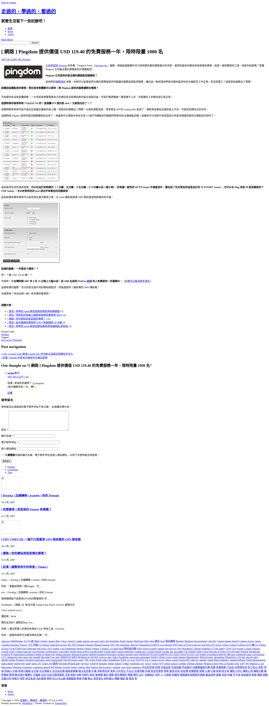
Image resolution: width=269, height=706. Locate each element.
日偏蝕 (36, 674)
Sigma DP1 (184, 660)
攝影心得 (248, 671)
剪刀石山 (253, 667)
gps (171, 651)
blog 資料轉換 (167, 641)
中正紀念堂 (148, 667)
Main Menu (7, 39)
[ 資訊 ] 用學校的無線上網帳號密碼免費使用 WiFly (34, 315)
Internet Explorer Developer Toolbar (107, 654)
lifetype (222, 654)
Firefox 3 (96, 648)
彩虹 (177, 671)
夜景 (112, 671)
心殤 (212, 671)
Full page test (100, 65)
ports (47, 660)
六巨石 (230, 667)
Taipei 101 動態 (50, 663)
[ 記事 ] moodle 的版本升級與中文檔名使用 (24, 357)
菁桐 (49, 678)
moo (20, 657)
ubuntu (118, 663)
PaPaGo (155, 657)
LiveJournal (258, 654)
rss (128, 660)
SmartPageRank (237, 660)
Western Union (210, 663)
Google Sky (140, 651)
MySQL (95, 657)
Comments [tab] (12, 469)
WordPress (27, 703)
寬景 (166, 671)
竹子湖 (236, 674)
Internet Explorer (80, 654)
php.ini (249, 657)
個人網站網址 (8, 448)
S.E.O (148, 660)
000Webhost (17, 641)
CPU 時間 (33, 645)
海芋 (157, 674)
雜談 (122, 678)
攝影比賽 (258, 671)
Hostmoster (254, 651)
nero (109, 657)
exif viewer (215, 645)
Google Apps (7, 651)
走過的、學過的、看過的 (28, 11)
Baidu (123, 641)
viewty (148, 663)
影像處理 (194, 671)
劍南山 (8, 671)
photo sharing (179, 657)
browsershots (200, 641)
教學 (11, 674)
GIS (234, 648)
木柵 (78, 674)
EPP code (177, 645)
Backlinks (114, 641)
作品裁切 (187, 667)
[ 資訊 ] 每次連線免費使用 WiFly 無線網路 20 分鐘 (34, 322)
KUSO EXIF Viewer (176, 654)
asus (96, 641)
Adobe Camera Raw (50, 641)
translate (103, 663)
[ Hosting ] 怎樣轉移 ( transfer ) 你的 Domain (30, 495)
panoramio (145, 657)
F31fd (12, 648)
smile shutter (7, 663)
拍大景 (225, 671)
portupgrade (57, 660)
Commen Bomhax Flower (14, 645)
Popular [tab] (11, 467)
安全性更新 (157, 671)
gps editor (179, 651)
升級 (14, 671)
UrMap (125, 663)
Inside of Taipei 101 (45, 654)
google (240, 648)
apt (91, 641)
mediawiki (12, 657)
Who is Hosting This (229, 663)
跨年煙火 (109, 678)
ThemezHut (60, 703)
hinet (237, 651)
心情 (207, 671)
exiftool (233, 645)
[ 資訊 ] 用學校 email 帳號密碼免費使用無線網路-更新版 (37, 326)
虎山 (54, 678)
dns (69, 645)
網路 (259, 674)
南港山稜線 (24, 671)
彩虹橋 (184, 671)
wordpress (27, 667)
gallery (221, 648)
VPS (160, 663)
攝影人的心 (236, 671)
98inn (37, 641)
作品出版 (166, 667)
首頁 (9, 28)
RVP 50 (140, 660)
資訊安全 (98, 678)
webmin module (195, 663)
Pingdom (17, 340)
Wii (247, 663)
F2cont (4, 648)
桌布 (92, 674)
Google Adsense (252, 648)
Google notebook (125, 651)
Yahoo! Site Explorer (101, 667)
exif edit (206, 645)
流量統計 (149, 674)
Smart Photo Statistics (218, 660)
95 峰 (30, 641)
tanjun (10, 373)
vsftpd (167, 663)
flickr (139, 648)
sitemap (203, 660)
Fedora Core (59, 648)
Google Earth (96, 651)
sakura (154, 660)
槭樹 (111, 674)
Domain (89, 645)
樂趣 (130, 674)
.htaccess (5, 641)
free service (6, 340)
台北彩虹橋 (58, 671)
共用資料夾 (241, 667)
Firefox (88, 648)
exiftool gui (243, 645)
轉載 (117, 678)
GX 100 (230, 651)
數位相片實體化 (23, 674)
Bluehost (188, 641)
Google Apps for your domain (30, 651)
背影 (22, 678)
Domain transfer (102, 645)
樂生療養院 (121, 674)
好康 (147, 671)
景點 (72, 674)
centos (258, 641)
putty (80, 660)
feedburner (71, 648)
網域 (254, 674)
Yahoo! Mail (84, 667)
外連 (94, 671)
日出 (43, 674)
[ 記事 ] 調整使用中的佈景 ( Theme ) (24, 567)
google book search (79, 651)
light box (231, 654)
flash (115, 648)
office (115, 657)
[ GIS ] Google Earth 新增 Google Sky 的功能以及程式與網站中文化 (37, 354)
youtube (116, 667)
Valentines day (137, 663)
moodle (36, 657)
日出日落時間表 (55, 674)
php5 (255, 657)
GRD (199, 651)
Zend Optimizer (133, 667)
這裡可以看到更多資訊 (137, 281)
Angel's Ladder (74, 641)
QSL (86, 660)
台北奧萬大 (45, 671)
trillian (111, 663)
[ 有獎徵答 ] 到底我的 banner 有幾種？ (26, 509)
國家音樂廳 (71, 671)
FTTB (215, 648)
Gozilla (165, 651)
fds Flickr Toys (44, 648)
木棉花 (85, 674)
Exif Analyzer (194, 645)
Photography (192, 657)
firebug (80, 648)
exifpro (225, 645)
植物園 (99, 674)
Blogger (180, 641)
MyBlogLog (84, 657)
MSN (74, 657)
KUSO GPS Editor (196, 654)
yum (123, 667)
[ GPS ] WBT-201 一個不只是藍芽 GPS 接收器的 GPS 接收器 (41, 539)
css (40, 645)
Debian (46, 645)
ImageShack (20, 654)
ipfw (136, 654)
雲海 (131, 678)
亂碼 (157, 667)
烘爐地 (175, 674)
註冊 (89, 281)
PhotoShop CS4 (233, 657)
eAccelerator (166, 645)
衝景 (79, 678)
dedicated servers (58, 645)
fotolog (161, 648)
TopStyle (94, 663)
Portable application (35, 660)
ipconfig (129, 654)
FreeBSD (206, 648)
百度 (224, 674)
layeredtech (212, 654)
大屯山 (130, 671)
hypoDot (5, 654)
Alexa (64, 641)
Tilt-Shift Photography (69, 663)
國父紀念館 (84, 671)
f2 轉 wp (253, 645)
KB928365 (144, 654)
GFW (228, 648)
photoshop (219, 657)
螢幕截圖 (71, 678)
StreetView (19, 663)
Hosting (5, 334)
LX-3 (4, 657)
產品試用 (210, 674)
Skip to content (8, 2)
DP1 (112, 645)
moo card (27, 657)
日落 (67, 674)
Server (161, 660)
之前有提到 (52, 65)
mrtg (57, 657)
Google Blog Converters (57, 651)
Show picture (171, 660)
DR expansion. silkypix (127, 645)
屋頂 (171, 671)
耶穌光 (15, 678)
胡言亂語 (30, 678)
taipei (28, 663)
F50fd (18, 648)
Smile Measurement (255, 660)
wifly (242, 663)
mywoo (103, 657)
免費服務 (221, 667)
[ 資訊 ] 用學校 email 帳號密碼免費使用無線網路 (33, 311)
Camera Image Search (227, 641)
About (10, 34)
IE (12, 654)
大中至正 (121, 671)
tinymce (85, 663)
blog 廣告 (155, 641)
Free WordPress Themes (189, 648)
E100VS (155, 645)
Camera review (246, 641)
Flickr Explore (150, 648)
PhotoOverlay (206, 657)
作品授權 (176, 667)
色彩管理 (41, 678)
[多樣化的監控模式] (30, 262)
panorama (134, 657)
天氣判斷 (139, 671)
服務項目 (61, 81)
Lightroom (241, 654)
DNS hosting (78, 645)
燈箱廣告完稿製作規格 (192, 674)
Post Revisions (70, 660)
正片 (141, 674)
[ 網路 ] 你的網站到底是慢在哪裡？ (26, 318)
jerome (27, 59)
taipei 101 (36, 663)
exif (185, 645)
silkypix (195, 660)
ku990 (162, 654)
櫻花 (135, 674)
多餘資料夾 (103, 671)
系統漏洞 (246, 674)
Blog (146, 641)
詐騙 (84, 678)
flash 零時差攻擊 (127, 648)
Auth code (104, 641)
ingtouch (30, 654)
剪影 (260, 667)
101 (25, 641)
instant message (63, 654)
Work (10, 31)
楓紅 (105, 674)
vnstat (155, 663)
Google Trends (154, 651)
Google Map (110, 651)
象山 (90, 678)
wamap (174, 663)
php (243, 657)
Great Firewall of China (214, 651)
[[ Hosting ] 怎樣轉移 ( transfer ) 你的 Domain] (10, 488)
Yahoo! (74, 667)
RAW (123, 660)
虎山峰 (61, 678)
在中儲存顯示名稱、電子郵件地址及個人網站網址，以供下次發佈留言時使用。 (52, 455)
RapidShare (114, 660)
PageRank (124, 657)
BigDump (139, 641)
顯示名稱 (7, 436)
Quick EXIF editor (98, 660)
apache (86, 641)
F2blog (262, 645)
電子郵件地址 (9, 442)
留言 (4, 429)
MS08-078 (65, 657)
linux (249, 654)
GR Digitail (190, 651)
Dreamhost (144, 645)
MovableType (48, 657)
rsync (133, 660)
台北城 (35, 671)
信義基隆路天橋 (201, 667)
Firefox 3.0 (107, 648)
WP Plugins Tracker (60, 667)
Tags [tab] (9, 472)
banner (130, 641)
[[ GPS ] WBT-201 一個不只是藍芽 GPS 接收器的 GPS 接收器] (10, 532)
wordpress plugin (41, 667)
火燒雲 (167, 674)
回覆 (9, 393)
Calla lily (211, 641)
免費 (212, 667)
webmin (182, 663)
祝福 (229, 674)
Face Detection (29, 648)
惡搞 (218, 671)
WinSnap (16, 667)
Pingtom (63, 65)
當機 (218, 674)
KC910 (154, 654)
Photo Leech (165, 657)
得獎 (201, 671)
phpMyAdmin (8, 660)
